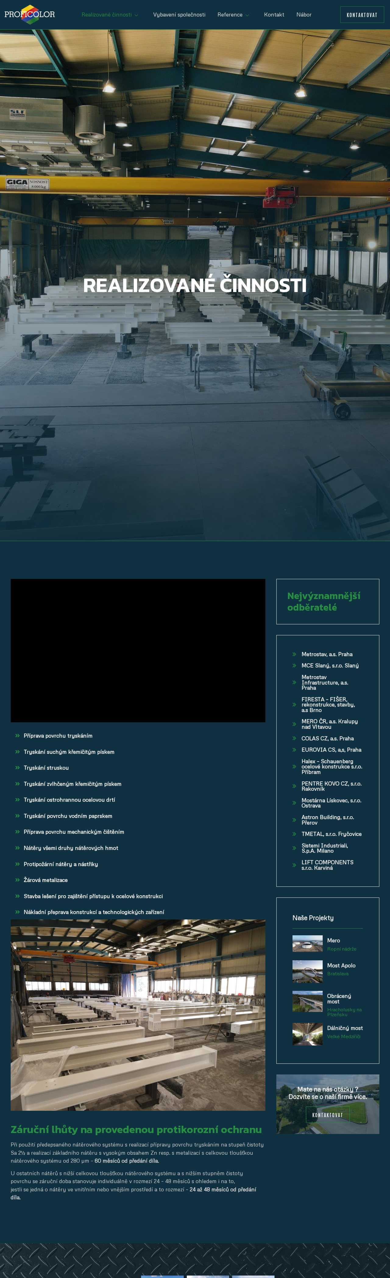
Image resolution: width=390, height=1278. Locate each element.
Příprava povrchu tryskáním (58, 735)
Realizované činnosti (107, 14)
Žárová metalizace (46, 879)
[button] (362, 14)
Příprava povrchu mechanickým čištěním (74, 831)
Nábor (304, 14)
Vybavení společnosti (179, 14)
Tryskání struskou (46, 767)
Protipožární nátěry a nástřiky (61, 864)
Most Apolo (341, 965)
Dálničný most (345, 1027)
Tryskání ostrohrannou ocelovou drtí (69, 799)
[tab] (138, 735)
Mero (333, 940)
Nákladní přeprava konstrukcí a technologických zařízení (94, 911)
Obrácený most (339, 998)
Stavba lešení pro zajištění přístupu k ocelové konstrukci (93, 896)
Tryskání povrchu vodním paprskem (68, 815)
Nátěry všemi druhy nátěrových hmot (71, 847)
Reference (230, 14)
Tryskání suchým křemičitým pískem (69, 751)
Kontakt (274, 14)
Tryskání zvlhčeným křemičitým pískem (73, 783)
